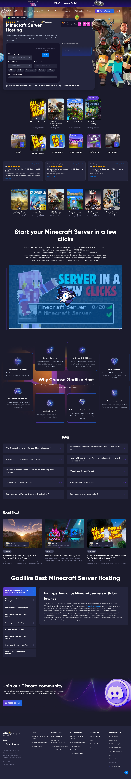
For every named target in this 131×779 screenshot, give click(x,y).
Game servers (66, 11)
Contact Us (112, 759)
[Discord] (9, 744)
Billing (91, 740)
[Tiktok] (12, 744)
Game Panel (94, 744)
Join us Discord (114, 736)
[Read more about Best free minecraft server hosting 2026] (64, 533)
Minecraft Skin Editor (57, 750)
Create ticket (113, 740)
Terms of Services (8, 764)
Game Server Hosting (111, 213)
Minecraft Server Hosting (29, 11)
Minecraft (7, 551)
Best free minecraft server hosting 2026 (62, 556)
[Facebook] (4, 744)
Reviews (111, 755)
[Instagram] (6, 744)
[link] (126, 772)
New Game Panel (95, 736)
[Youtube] (15, 744)
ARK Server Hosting (76, 746)
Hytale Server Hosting (93, 123)
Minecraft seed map (57, 736)
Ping (91, 747)
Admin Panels (105, 11)
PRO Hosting (79, 11)
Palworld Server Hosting (37, 213)
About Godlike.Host (115, 747)
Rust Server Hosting (93, 213)
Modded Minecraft (37, 122)
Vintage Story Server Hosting (19, 213)
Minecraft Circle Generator (59, 746)
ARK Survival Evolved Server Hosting (56, 124)
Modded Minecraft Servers (50, 11)
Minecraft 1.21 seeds (93, 606)
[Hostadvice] (46, 22)
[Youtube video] (65, 296)
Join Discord (14, 703)
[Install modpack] (22, 144)
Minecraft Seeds (37, 746)
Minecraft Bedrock (74, 122)
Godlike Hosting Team (116, 744)
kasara (16, 544)
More (89, 11)
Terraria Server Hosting (75, 213)
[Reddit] (18, 744)
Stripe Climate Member (18, 17)
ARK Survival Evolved (56, 213)
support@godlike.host (116, 751)
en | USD (122, 11)
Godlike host (116, 766)
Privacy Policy (7, 762)
